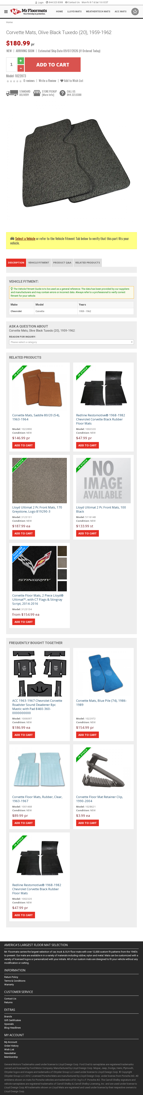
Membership (11, 1057)
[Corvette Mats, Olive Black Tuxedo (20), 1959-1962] (69, 163)
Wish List (9, 1049)
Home (59, 11)
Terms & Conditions (14, 980)
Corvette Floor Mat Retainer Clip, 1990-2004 (99, 799)
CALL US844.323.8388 (74, 93)
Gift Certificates (12, 1020)
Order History (11, 1045)
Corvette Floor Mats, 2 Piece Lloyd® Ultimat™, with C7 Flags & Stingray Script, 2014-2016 (37, 599)
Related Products (87, 262)
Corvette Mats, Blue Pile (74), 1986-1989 (101, 702)
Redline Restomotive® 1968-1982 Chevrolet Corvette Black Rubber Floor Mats (100, 419)
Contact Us (74, 2)
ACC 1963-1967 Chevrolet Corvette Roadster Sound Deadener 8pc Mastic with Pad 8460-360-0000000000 (37, 706)
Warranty (9, 984)
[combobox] (71, 342)
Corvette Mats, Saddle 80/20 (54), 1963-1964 (36, 417)
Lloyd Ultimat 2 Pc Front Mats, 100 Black (101, 509)
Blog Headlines (12, 1027)
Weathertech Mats (98, 11)
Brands (8, 1016)
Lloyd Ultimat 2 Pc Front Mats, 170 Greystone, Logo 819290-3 (37, 509)
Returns (8, 1002)
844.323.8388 (56, 2)
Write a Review (47, 80)
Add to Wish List (73, 80)
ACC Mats (120, 11)
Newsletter (10, 1053)
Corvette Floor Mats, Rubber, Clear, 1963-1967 (37, 799)
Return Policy (11, 977)
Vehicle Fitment (38, 262)
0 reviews (29, 80)
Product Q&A (62, 262)
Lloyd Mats (74, 11)
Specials (9, 1024)
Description (16, 262)
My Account (10, 1042)
